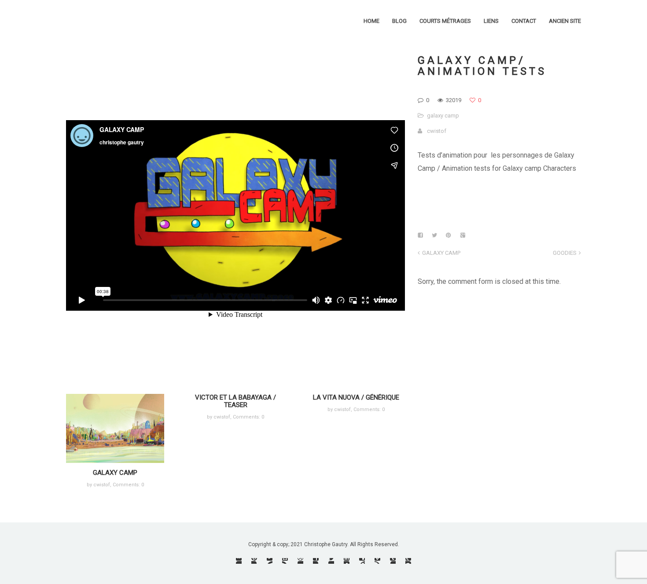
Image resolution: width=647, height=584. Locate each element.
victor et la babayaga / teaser (235, 401)
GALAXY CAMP (115, 473)
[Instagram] (285, 561)
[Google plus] (408, 561)
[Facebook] (316, 561)
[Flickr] (239, 561)
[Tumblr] (393, 561)
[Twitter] (331, 561)
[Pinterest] (254, 561)
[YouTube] (269, 561)
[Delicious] (362, 561)
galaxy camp (443, 115)
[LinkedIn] (346, 561)
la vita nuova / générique (356, 397)
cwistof (436, 131)
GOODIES (565, 253)
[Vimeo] (377, 561)
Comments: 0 (128, 485)
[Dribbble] (300, 561)
